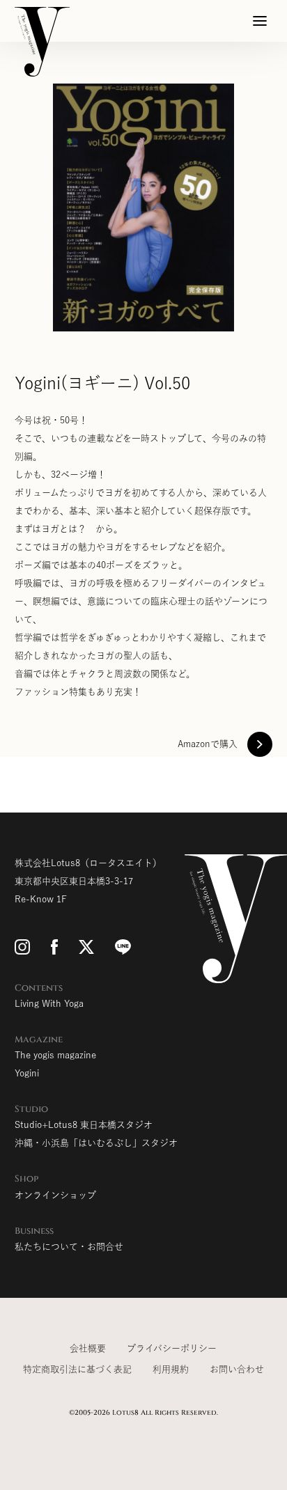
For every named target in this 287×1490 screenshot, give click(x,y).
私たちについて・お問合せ (69, 1246)
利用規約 (171, 1369)
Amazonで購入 (208, 743)
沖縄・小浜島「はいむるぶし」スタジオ (96, 1142)
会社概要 (88, 1348)
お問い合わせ (237, 1369)
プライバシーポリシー (172, 1348)
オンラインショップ (55, 1195)
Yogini (27, 1073)
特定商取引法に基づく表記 (77, 1369)
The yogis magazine (55, 1055)
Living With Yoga (49, 1003)
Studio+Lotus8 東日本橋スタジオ (84, 1124)
